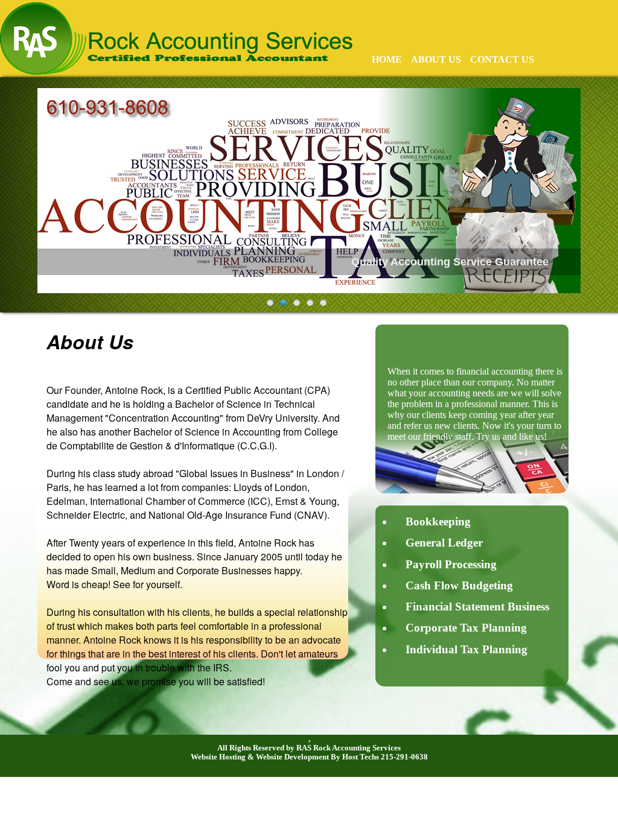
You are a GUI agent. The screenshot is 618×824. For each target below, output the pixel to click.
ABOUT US (436, 59)
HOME (387, 59)
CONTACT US (502, 59)
